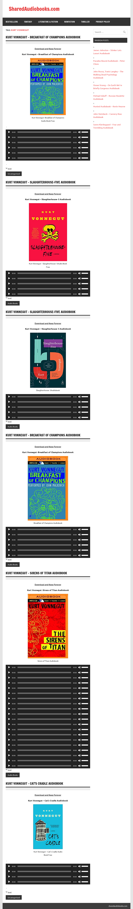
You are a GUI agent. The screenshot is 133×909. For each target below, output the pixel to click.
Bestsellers (12, 21)
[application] (48, 132)
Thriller (85, 21)
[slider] (85, 132)
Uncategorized (14, 174)
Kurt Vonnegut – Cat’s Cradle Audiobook (34, 783)
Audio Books (13, 303)
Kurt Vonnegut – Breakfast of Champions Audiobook (43, 37)
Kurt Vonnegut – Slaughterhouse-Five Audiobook (40, 182)
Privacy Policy (103, 21)
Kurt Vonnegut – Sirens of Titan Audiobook (36, 573)
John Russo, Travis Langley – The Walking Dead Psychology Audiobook (108, 74)
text (10, 168)
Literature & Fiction (48, 21)
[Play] (9, 132)
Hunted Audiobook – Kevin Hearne (109, 106)
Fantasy (28, 21)
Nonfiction (69, 21)
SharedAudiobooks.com (34, 8)
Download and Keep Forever (48, 49)
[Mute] (79, 132)
